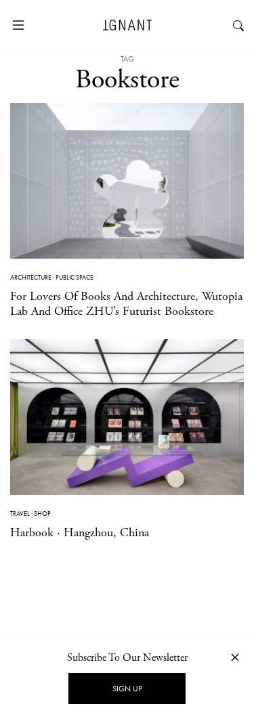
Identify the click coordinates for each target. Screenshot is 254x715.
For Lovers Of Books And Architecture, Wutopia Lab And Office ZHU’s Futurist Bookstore (126, 303)
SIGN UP (127, 688)
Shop (42, 513)
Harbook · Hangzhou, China (79, 532)
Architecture (30, 277)
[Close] (235, 657)
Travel (20, 513)
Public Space (74, 277)
